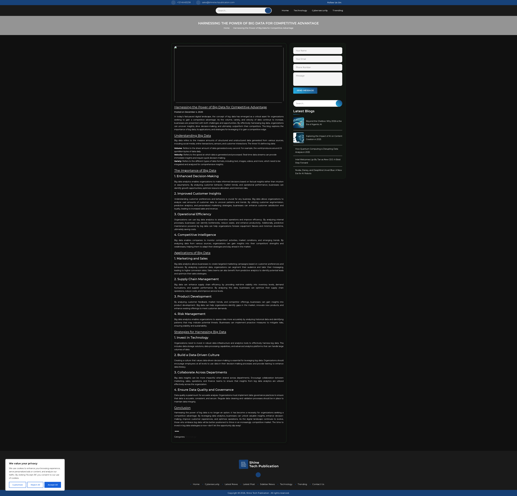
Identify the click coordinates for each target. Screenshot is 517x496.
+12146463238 (184, 2)
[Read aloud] (176, 431)
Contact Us (318, 484)
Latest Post (249, 484)
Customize (17, 485)
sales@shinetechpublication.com (218, 2)
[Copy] (178, 431)
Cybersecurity (320, 10)
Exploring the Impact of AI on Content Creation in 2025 (324, 138)
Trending (338, 10)
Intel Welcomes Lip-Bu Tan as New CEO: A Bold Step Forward (317, 161)
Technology (300, 10)
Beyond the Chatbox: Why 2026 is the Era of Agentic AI (324, 123)
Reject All (35, 485)
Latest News (231, 484)
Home (285, 10)
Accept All (53, 485)
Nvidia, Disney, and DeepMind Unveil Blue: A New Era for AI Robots (318, 172)
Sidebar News (267, 484)
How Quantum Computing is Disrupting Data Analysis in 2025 (316, 150)
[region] (35, 475)
